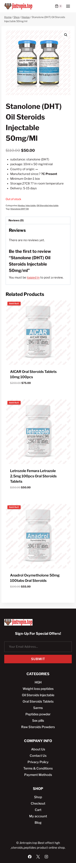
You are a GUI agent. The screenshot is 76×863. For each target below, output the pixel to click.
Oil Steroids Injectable (48, 205)
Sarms (38, 708)
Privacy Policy (38, 762)
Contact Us (38, 755)
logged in (33, 277)
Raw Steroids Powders (38, 727)
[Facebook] (29, 856)
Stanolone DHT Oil (19, 209)
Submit (38, 659)
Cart (38, 810)
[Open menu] (68, 6)
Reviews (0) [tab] (16, 220)
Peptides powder (38, 714)
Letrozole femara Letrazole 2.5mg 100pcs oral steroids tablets (33, 476)
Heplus (21, 205)
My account (38, 816)
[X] (38, 856)
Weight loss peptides (38, 689)
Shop (38, 797)
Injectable (31, 205)
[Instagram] (46, 856)
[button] (66, 35)
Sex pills (38, 720)
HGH (38, 682)
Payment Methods (38, 775)
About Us (38, 749)
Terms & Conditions (38, 768)
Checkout (38, 803)
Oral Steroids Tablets (38, 701)
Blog (38, 822)
